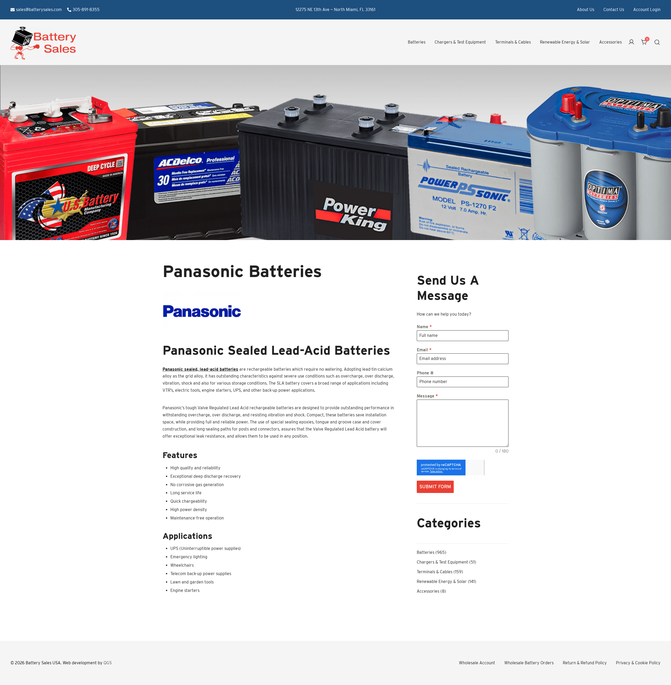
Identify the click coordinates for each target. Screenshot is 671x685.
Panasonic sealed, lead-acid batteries (200, 369)
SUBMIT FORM (435, 486)
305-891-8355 (86, 9)
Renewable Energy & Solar (565, 42)
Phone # (425, 372)
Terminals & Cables (513, 42)
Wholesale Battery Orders (529, 662)
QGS (108, 662)
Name (424, 326)
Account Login (647, 9)
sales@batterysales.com (39, 9)
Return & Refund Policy (585, 662)
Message (427, 396)
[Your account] (631, 42)
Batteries (416, 42)
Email (424, 349)
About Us (585, 9)
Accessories (610, 42)
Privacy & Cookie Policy (638, 662)
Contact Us (613, 9)
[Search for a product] (657, 42)
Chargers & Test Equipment (460, 42)
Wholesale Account (477, 662)
